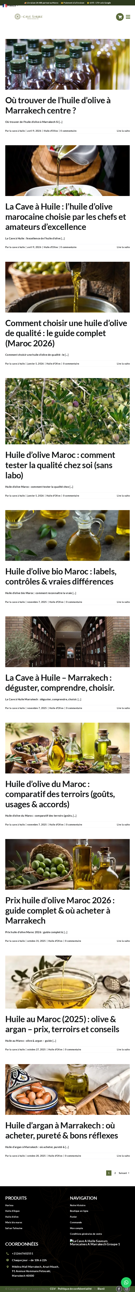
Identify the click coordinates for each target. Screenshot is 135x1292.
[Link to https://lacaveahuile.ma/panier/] (120, 17)
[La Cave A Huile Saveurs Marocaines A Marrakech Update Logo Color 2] (29, 11)
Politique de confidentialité (75, 1288)
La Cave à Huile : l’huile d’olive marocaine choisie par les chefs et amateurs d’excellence (65, 216)
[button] (126, 1282)
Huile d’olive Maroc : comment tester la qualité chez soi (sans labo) (60, 465)
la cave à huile (17, 130)
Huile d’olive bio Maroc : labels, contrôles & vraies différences (60, 576)
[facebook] (104, 17)
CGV (53, 1288)
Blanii (101, 1288)
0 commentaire (68, 130)
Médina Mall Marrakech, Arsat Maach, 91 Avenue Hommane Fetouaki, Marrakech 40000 (35, 1271)
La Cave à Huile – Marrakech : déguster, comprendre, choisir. (59, 682)
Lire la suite (123, 130)
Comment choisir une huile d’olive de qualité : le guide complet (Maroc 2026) (66, 333)
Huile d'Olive (51, 130)
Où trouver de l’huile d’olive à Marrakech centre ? (58, 105)
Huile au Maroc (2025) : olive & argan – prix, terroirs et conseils (62, 1024)
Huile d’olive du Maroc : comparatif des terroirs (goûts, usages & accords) (60, 794)
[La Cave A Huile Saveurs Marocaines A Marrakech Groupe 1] (96, 1241)
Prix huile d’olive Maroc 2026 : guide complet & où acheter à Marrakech (60, 910)
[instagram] (112, 17)
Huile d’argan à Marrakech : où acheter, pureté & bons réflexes (61, 1130)
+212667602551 (22, 1253)
